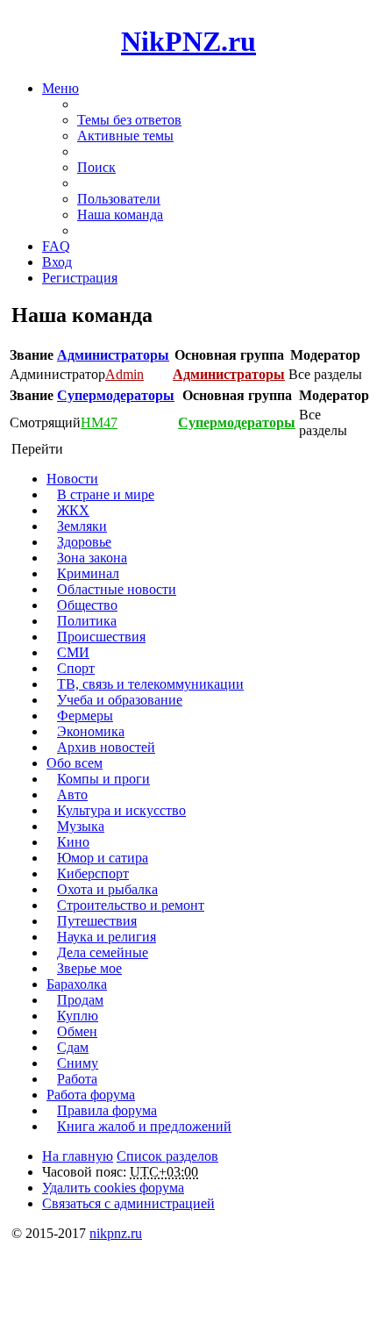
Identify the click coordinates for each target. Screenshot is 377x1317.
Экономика (90, 731)
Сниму (77, 1063)
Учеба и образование (119, 699)
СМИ (73, 652)
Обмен (77, 1031)
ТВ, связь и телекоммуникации (150, 683)
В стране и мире (105, 494)
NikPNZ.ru (188, 41)
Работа (77, 1078)
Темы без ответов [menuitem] (129, 119)
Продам (80, 999)
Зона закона (92, 557)
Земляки (82, 526)
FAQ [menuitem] (56, 246)
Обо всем (74, 762)
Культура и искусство (121, 810)
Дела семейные (102, 952)
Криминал (88, 573)
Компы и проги (103, 778)
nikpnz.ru (115, 1233)
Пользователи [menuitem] (118, 198)
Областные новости (116, 589)
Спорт (76, 668)
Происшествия (101, 636)
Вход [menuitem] (57, 261)
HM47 (99, 422)
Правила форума (107, 1110)
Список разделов (167, 1156)
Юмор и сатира (102, 857)
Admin (124, 374)
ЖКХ (73, 510)
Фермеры (85, 715)
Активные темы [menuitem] (125, 135)
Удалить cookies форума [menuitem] (113, 1187)
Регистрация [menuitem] (79, 277)
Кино (73, 841)
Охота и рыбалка (107, 889)
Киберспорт (93, 873)
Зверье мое (89, 968)
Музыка (80, 826)
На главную (77, 1156)
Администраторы (113, 354)
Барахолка (76, 984)
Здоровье (84, 541)
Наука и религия (106, 936)
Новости (72, 478)
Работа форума (90, 1094)
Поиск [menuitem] (96, 167)
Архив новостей (106, 747)
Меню (60, 88)
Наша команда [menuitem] (120, 214)
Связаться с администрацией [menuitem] (128, 1203)
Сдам (73, 1047)
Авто (72, 794)
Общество (87, 605)
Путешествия (97, 920)
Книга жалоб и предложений (144, 1126)
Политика (87, 620)
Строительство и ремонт (130, 905)
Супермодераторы (115, 395)
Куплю (77, 1015)
